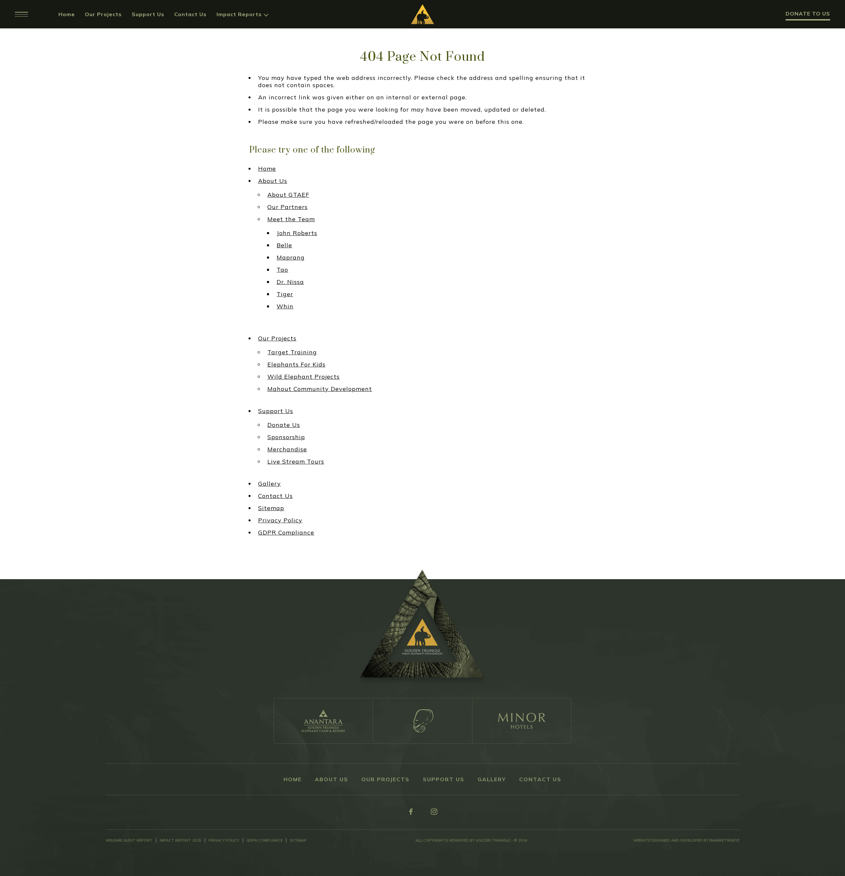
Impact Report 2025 (180, 840)
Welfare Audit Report (129, 840)
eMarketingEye (724, 840)
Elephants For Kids (296, 364)
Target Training (292, 352)
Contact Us (190, 14)
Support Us (148, 14)
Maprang (291, 257)
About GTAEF (288, 194)
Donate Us (283, 425)
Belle (284, 245)
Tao (282, 269)
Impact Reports (239, 14)
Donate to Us (808, 13)
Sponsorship (286, 437)
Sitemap (271, 508)
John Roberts (297, 233)
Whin (285, 306)
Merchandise (287, 449)
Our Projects (103, 14)
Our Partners (287, 207)
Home (66, 14)
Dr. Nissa (290, 282)
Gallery (269, 483)
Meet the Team (291, 219)
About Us (272, 181)
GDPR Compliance (286, 532)
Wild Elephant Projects (303, 376)
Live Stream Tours (295, 461)
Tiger (285, 294)
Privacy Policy (280, 520)
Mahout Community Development (319, 389)
